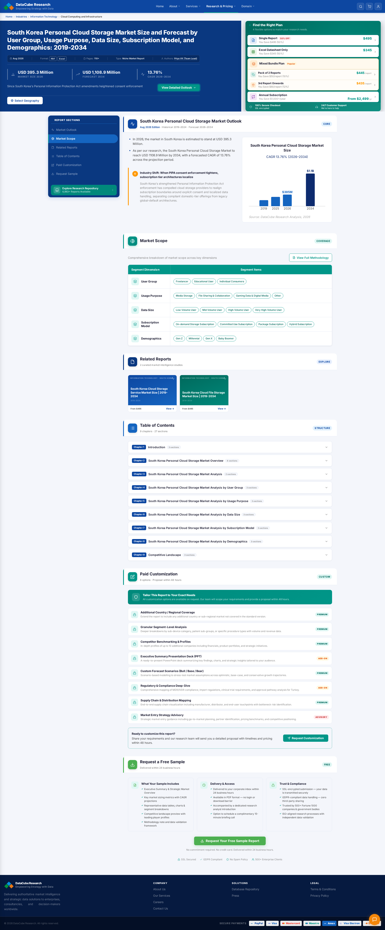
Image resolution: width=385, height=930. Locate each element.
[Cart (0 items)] (369, 6)
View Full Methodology (313, 257)
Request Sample (67, 173)
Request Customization (308, 738)
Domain (246, 6)
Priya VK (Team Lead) (185, 58)
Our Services (161, 895)
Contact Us (160, 908)
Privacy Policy (319, 895)
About (173, 6)
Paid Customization (68, 165)
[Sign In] (378, 6)
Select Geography (27, 100)
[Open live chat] (374, 919)
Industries (21, 16)
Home (160, 6)
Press (235, 895)
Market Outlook (66, 129)
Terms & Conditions (323, 889)
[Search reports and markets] (360, 6)
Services (192, 6)
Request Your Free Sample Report (232, 841)
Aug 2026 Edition (150, 127)
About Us (159, 889)
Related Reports (66, 147)
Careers (158, 902)
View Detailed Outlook (177, 87)
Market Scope (65, 138)
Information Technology (43, 16)
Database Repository (245, 889)
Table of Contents (67, 156)
